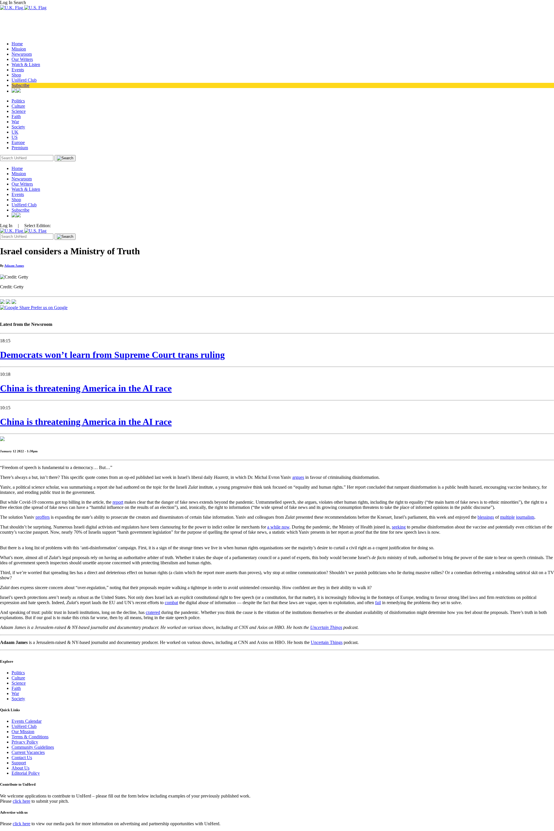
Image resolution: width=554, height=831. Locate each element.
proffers (42, 517)
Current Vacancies (28, 752)
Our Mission (23, 731)
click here (21, 801)
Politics (18, 100)
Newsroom (22, 54)
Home (17, 43)
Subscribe (20, 85)
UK (15, 132)
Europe (18, 142)
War (15, 121)
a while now (278, 526)
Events (18, 69)
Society (18, 126)
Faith (16, 116)
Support (19, 762)
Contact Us (22, 757)
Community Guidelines (33, 747)
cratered (153, 612)
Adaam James (14, 265)
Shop (16, 74)
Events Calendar (27, 721)
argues (298, 477)
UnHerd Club (24, 80)
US (15, 137)
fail (378, 602)
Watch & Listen (26, 64)
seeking (399, 526)
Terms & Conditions (30, 736)
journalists (525, 517)
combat (171, 602)
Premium (20, 147)
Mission (19, 48)
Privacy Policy (25, 742)
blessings (486, 517)
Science (19, 111)
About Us (20, 767)
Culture (18, 106)
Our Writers (22, 59)
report (118, 502)
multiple (507, 517)
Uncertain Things (326, 642)
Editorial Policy (26, 773)
